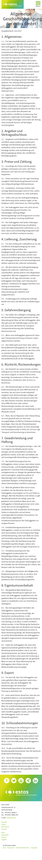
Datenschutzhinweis (22, 848)
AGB (4, 848)
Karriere (4, 829)
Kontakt (4, 822)
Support (4, 840)
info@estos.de (11, 818)
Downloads (5, 827)
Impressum (10, 848)
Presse (3, 824)
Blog (3, 833)
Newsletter (5, 835)
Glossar (3, 837)
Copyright (34, 848)
